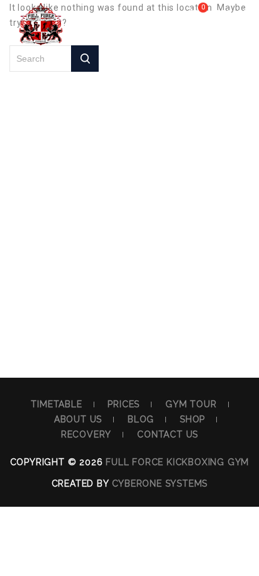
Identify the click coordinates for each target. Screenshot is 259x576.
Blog (141, 419)
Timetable (56, 404)
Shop (192, 419)
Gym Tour (190, 404)
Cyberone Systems (160, 483)
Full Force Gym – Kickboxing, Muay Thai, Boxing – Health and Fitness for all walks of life (41, 34)
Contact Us (167, 434)
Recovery (86, 434)
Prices (123, 404)
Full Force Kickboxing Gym (177, 462)
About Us (78, 419)
